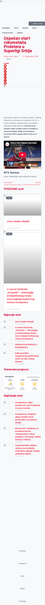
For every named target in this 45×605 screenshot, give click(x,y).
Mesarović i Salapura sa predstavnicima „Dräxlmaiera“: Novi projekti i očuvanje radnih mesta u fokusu (28, 434)
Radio (22, 588)
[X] (22, 80)
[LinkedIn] (22, 71)
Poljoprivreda (7, 33)
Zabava (20, 33)
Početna (22, 551)
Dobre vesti (8, 56)
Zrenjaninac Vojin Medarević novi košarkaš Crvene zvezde (27, 405)
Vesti (16, 28)
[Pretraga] (22, 597)
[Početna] (22, 547)
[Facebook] (22, 65)
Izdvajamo (6, 28)
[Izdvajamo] (22, 559)
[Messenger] (22, 68)
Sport (34, 28)
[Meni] (22, 572)
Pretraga (22, 601)
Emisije (25, 28)
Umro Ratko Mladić (18, 221)
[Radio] (22, 584)
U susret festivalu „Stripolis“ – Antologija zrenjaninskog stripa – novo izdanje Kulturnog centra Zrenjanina (20, 296)
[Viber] (22, 74)
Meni (22, 576)
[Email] (22, 83)
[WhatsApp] (22, 77)
